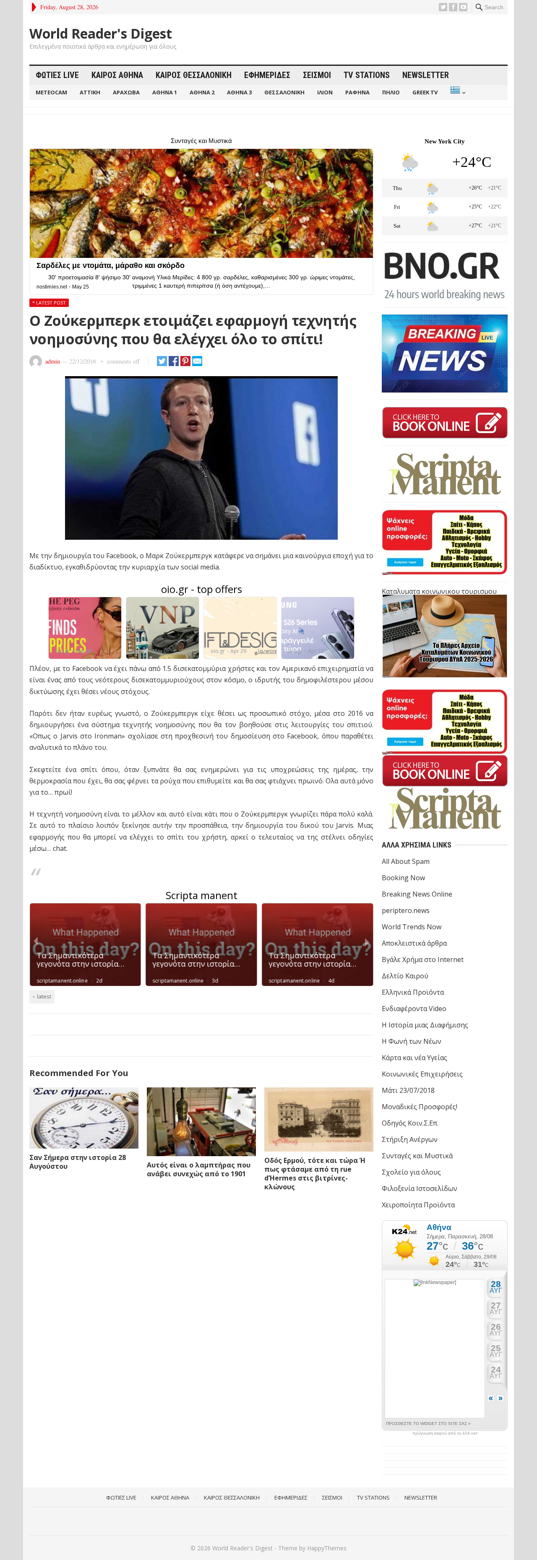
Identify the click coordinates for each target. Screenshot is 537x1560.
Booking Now (403, 877)
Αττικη (90, 92)
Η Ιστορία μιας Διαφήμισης (425, 1025)
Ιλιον (325, 92)
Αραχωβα (126, 92)
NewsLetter (425, 75)
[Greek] (457, 92)
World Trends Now (411, 926)
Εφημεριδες (267, 75)
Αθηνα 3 (239, 92)
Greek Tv (425, 92)
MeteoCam (51, 92)
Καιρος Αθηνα (117, 75)
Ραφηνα (357, 92)
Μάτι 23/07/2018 (408, 1090)
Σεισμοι (317, 75)
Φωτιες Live (57, 75)
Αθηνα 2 (202, 92)
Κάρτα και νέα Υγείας (414, 1057)
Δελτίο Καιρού (405, 975)
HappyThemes (327, 1548)
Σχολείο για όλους (411, 1172)
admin (52, 361)
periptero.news (406, 910)
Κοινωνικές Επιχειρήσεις (422, 1074)
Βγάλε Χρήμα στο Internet (423, 959)
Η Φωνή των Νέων (411, 1041)
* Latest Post (49, 302)
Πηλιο (391, 92)
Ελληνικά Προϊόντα (413, 992)
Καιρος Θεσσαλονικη (194, 75)
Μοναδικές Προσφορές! (419, 1106)
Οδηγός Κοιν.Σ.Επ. (410, 1123)
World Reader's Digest (100, 33)
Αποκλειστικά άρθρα (414, 943)
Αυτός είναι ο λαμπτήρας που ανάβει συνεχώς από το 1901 (198, 1169)
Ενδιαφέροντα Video (414, 1008)
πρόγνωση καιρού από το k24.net (444, 1433)
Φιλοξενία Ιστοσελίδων (419, 1188)
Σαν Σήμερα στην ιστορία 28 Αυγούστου (77, 1162)
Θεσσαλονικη (284, 92)
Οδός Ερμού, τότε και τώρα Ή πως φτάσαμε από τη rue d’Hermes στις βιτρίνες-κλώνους (314, 1173)
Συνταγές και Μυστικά (417, 1155)
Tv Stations (367, 75)
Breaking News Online (417, 894)
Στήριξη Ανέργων (410, 1139)
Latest (44, 996)
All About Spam (406, 861)
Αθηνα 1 (164, 92)
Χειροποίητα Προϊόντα (418, 1204)
